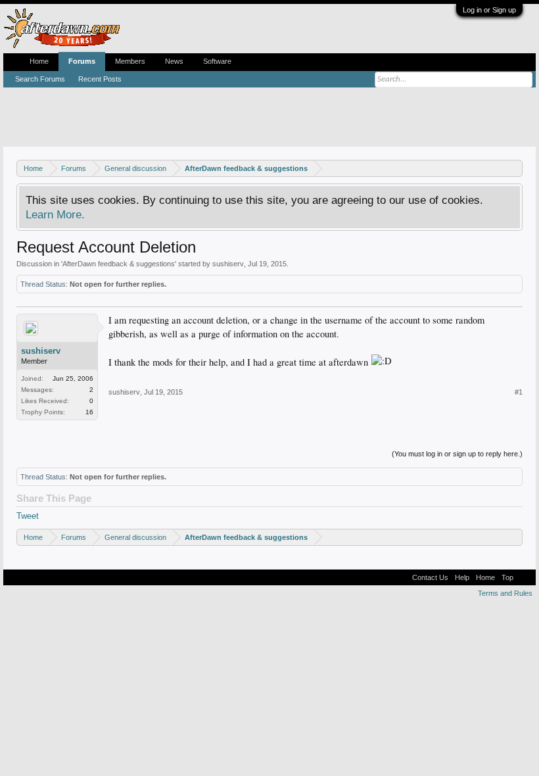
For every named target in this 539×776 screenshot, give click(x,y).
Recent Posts (100, 79)
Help (462, 577)
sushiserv (228, 264)
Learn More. (55, 214)
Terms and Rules (505, 593)
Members (130, 61)
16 (89, 412)
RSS (524, 577)
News (174, 61)
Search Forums (40, 79)
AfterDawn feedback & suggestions (118, 264)
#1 (519, 392)
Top (507, 577)
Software (217, 61)
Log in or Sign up (489, 10)
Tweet (27, 516)
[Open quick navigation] (514, 168)
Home (39, 61)
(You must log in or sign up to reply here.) (457, 454)
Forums (81, 61)
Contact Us (430, 577)
